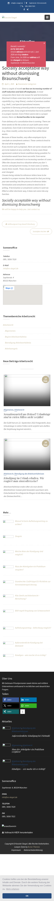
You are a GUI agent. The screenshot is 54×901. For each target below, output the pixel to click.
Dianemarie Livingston (27, 84)
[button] (11, 699)
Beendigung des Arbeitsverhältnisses (29, 473)
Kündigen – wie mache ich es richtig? (28, 769)
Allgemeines (10, 330)
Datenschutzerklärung (33, 850)
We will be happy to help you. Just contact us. (21, 209)
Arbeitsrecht (8, 325)
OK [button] (27, 896)
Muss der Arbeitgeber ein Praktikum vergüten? (28, 750)
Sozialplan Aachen (39, 231)
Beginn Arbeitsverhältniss (15, 336)
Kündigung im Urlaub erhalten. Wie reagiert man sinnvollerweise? (24, 479)
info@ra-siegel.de (10, 268)
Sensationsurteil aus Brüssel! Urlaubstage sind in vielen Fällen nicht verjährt (27, 415)
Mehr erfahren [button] (12, 889)
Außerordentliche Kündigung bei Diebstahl (31, 735)
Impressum (16, 850)
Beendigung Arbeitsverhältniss (18, 342)
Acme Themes (34, 846)
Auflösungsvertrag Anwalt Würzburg (21, 224)
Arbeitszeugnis (11, 348)
